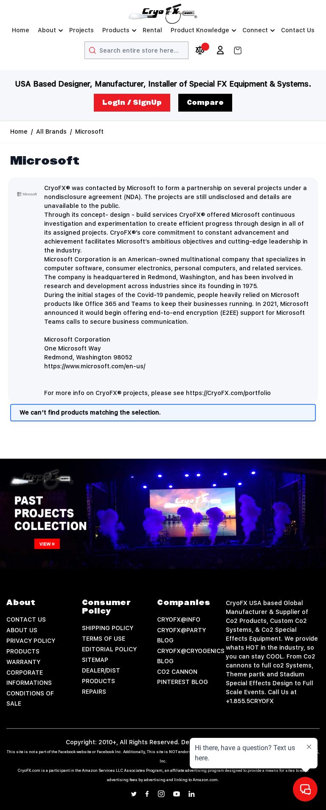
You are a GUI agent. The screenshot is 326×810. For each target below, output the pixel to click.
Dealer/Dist (101, 670)
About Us (21, 630)
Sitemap (95, 659)
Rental (152, 30)
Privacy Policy (30, 640)
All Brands (51, 131)
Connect (255, 30)
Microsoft (89, 131)
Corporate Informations (29, 677)
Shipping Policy (107, 627)
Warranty (23, 661)
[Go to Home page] (163, 14)
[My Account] (220, 50)
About (47, 30)
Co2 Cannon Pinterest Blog (182, 676)
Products (115, 30)
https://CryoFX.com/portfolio (228, 392)
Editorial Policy (109, 649)
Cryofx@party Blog (181, 635)
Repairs (94, 691)
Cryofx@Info (178, 619)
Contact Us (298, 30)
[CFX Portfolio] (163, 514)
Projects (81, 30)
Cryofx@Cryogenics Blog (191, 656)
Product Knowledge (200, 30)
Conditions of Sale (30, 698)
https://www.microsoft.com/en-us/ (94, 366)
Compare (205, 102)
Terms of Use (103, 638)
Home (20, 30)
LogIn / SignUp (132, 102)
